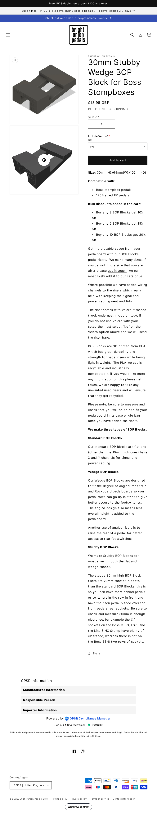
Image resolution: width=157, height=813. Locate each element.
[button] (8, 35)
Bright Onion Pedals (31, 798)
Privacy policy (79, 798)
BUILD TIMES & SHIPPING (108, 109)
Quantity (93, 116)
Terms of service (99, 798)
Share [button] (96, 653)
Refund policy (59, 798)
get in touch (117, 270)
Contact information (124, 798)
